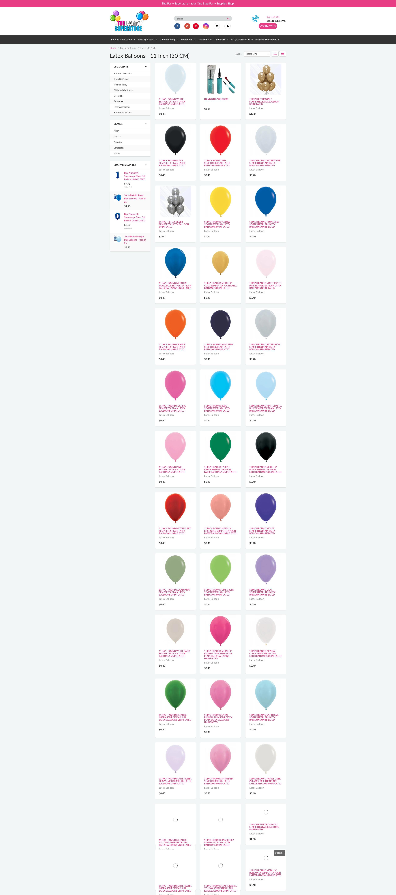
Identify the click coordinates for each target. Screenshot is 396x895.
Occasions (118, 95)
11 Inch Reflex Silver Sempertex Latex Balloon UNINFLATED (174, 224)
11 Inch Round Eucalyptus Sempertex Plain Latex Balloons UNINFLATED (174, 592)
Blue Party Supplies (125, 165)
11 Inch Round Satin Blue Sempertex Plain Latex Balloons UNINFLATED (264, 717)
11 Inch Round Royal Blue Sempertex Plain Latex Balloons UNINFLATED (264, 224)
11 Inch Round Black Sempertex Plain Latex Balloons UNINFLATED (172, 163)
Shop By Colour (121, 79)
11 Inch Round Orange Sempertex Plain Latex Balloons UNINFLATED (172, 347)
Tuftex (117, 153)
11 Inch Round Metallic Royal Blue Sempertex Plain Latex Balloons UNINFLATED (175, 285)
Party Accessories (122, 107)
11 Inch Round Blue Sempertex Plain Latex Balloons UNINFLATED (217, 408)
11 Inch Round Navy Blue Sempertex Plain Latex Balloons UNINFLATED (218, 347)
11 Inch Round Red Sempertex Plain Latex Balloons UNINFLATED (217, 163)
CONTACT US (268, 26)
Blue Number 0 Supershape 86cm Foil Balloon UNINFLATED (134, 217)
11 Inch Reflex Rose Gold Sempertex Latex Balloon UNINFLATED (264, 842)
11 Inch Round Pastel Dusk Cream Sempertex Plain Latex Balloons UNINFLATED (265, 781)
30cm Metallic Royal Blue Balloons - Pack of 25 (135, 198)
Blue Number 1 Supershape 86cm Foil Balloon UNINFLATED (134, 176)
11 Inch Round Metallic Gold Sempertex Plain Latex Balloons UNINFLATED (220, 285)
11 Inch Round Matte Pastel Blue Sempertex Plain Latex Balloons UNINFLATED (265, 408)
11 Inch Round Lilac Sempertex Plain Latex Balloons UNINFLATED (262, 592)
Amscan (117, 136)
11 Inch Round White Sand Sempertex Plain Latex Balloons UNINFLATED (174, 653)
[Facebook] (177, 26)
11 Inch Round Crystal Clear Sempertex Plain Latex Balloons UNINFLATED (265, 653)
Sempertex (119, 147)
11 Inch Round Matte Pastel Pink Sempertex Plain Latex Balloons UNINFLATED (265, 285)
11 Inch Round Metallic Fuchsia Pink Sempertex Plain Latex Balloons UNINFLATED (218, 655)
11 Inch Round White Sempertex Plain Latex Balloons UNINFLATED (172, 101)
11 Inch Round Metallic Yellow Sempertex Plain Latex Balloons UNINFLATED (175, 842)
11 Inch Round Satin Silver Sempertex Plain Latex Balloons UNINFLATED (264, 347)
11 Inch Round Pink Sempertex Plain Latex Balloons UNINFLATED (172, 469)
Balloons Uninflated (123, 112)
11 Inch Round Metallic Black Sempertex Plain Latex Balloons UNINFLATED (265, 469)
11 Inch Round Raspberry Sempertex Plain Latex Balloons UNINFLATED (219, 842)
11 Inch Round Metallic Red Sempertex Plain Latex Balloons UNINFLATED (175, 531)
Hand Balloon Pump (216, 99)
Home (113, 47)
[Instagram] (206, 26)
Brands (118, 123)
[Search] (228, 18)
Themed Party (120, 84)
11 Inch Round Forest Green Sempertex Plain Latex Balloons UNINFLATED (220, 469)
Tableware (118, 101)
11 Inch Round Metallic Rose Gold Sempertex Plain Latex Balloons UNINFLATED (220, 531)
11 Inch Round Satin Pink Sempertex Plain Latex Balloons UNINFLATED (218, 781)
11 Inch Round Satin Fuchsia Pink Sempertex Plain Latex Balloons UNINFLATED (218, 719)
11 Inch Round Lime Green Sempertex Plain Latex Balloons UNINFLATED (219, 592)
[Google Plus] (187, 26)
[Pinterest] (196, 26)
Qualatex (118, 142)
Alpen (116, 130)
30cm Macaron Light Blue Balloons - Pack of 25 (135, 239)
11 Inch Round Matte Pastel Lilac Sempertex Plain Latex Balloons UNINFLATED (175, 781)
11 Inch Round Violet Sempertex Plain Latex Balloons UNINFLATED (262, 531)
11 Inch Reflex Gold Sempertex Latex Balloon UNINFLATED (264, 101)
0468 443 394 (276, 21)
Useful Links (121, 66)
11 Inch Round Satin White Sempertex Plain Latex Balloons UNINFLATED (264, 163)
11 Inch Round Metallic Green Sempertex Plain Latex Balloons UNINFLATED (175, 717)
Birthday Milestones (123, 90)
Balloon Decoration (123, 73)
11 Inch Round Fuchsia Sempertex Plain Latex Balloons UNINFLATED (172, 408)
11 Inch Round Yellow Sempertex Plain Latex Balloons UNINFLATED (217, 224)
